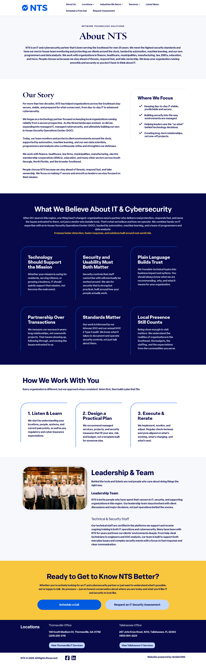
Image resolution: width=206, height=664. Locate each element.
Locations (87, 4)
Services (133, 4)
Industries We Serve (110, 4)
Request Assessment (104, 11)
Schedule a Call (69, 605)
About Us (71, 4)
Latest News (152, 4)
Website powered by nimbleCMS (166, 657)
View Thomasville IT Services (67, 645)
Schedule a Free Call (76, 11)
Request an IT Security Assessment (137, 605)
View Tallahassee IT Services (137, 645)
